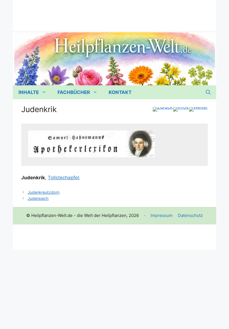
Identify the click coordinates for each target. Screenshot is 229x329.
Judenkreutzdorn (43, 192)
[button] (208, 92)
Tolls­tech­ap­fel (63, 177)
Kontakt (120, 92)
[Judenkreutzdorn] (163, 109)
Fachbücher (74, 92)
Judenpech (38, 198)
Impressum (162, 215)
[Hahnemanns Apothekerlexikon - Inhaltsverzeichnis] (181, 109)
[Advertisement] (114, 12)
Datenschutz (190, 215)
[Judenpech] (198, 109)
